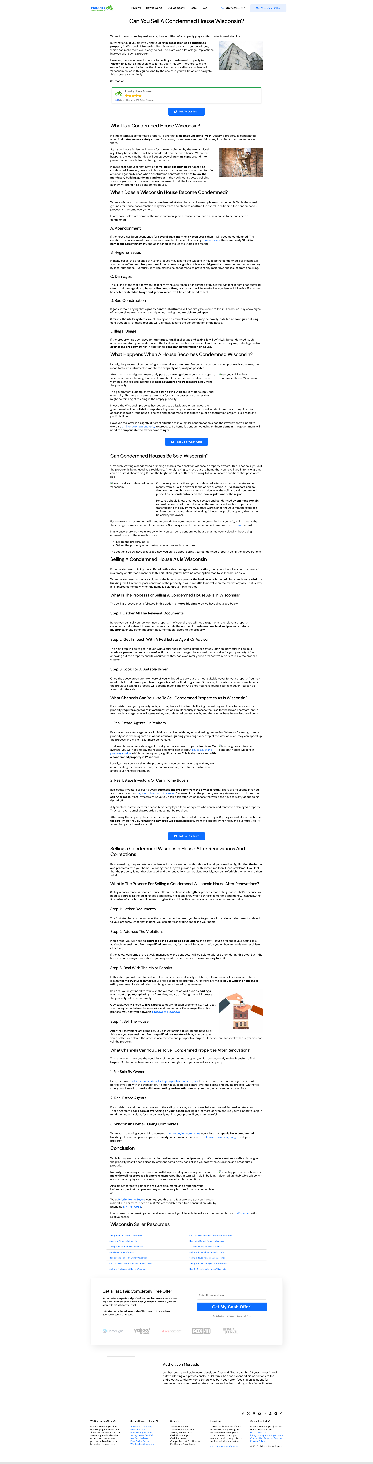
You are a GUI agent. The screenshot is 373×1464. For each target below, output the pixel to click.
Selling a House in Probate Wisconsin (126, 1246)
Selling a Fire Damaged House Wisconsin (127, 1269)
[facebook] (243, 1413)
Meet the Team (138, 1429)
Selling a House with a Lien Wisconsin (206, 1252)
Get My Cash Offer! (232, 1306)
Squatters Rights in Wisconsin (123, 1241)
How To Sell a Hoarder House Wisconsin (207, 1269)
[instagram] (254, 1413)
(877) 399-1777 (258, 1432)
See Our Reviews (139, 1438)
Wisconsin (243, 1213)
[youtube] (259, 1413)
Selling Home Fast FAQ (141, 1435)
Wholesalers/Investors (142, 1444)
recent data (212, 240)
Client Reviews (145, 100)
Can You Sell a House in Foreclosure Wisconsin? (211, 1235)
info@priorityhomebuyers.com (266, 1435)
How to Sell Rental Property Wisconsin (206, 1241)
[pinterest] (281, 1413)
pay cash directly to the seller (156, 793)
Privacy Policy (257, 1441)
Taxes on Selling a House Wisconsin (205, 1246)
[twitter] (248, 1413)
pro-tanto (237, 525)
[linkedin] (265, 1413)
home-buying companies (184, 1133)
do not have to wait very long (217, 1137)
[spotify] (276, 1413)
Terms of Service (273, 1438)
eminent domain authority (138, 426)
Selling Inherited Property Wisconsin (125, 1235)
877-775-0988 (131, 1206)
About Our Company (141, 1426)
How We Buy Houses (141, 1432)
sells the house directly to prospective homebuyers (164, 1081)
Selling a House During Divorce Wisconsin (208, 1263)
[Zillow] (270, 1413)
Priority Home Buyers (131, 1199)
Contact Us (256, 1438)
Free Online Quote (139, 1441)
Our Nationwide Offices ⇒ (223, 1446)
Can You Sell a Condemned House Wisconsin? (130, 1263)
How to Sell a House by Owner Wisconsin (128, 1258)
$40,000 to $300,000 (166, 1012)
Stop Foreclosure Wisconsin (122, 1252)
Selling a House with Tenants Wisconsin (207, 1258)
